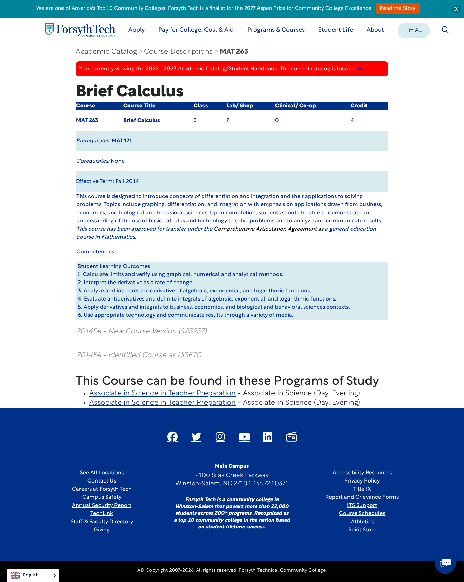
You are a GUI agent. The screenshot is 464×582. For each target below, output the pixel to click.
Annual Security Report (101, 505)
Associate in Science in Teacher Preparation (162, 393)
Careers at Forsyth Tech (102, 489)
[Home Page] (80, 30)
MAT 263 (234, 51)
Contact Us (101, 481)
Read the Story (397, 8)
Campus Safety (101, 497)
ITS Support (362, 505)
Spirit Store (362, 530)
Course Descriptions (178, 51)
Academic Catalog (106, 51)
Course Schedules (362, 513)
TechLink (101, 513)
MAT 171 (122, 141)
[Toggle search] (445, 29)
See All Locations (102, 473)
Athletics (362, 522)
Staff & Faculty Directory (102, 522)
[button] (413, 30)
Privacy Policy (362, 481)
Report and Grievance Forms (362, 497)
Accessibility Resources (362, 473)
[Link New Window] (172, 437)
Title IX (362, 489)
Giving (102, 530)
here (364, 69)
